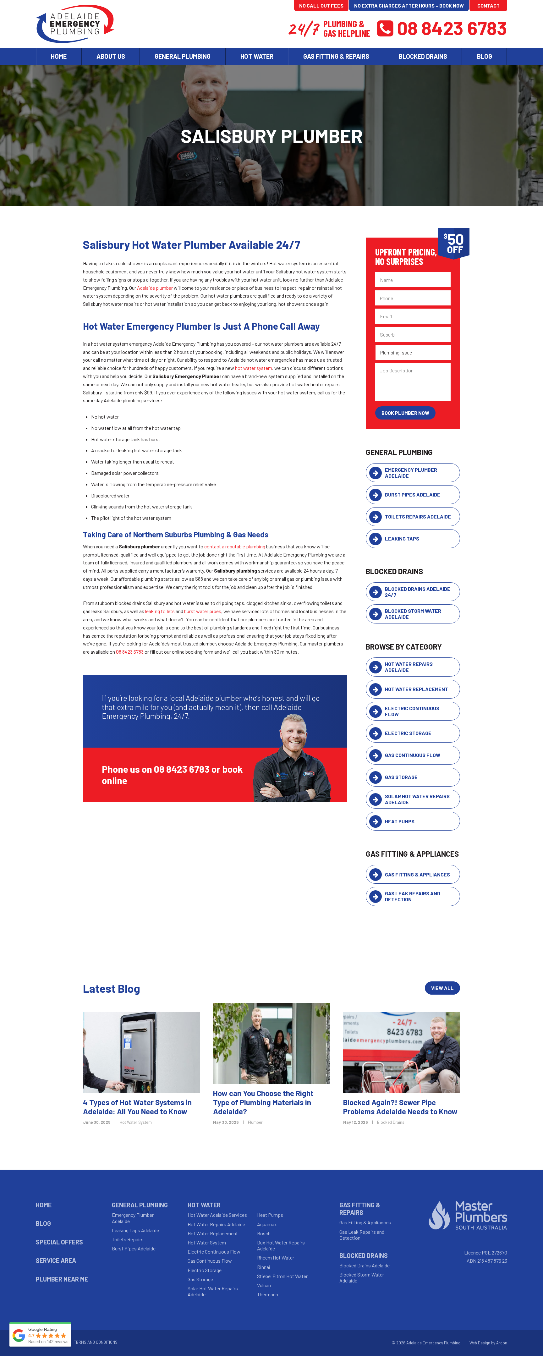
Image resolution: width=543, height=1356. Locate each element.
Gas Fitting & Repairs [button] (336, 56)
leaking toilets (160, 611)
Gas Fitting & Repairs (359, 1208)
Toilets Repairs (128, 1239)
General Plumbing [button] (183, 56)
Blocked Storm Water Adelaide (413, 614)
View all (442, 988)
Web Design (479, 1342)
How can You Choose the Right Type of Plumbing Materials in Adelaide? (263, 1102)
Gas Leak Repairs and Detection (412, 896)
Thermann (267, 1294)
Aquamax (267, 1224)
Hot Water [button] (256, 56)
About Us (110, 56)
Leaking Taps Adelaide (135, 1230)
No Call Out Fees (321, 5)
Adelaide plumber (155, 288)
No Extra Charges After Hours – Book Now (409, 5)
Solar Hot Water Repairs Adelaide (417, 799)
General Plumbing (140, 1205)
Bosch (264, 1233)
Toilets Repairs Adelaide (418, 516)
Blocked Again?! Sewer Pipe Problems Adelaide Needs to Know (400, 1107)
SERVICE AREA (56, 1260)
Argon (501, 1342)
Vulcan (264, 1285)
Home (59, 56)
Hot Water (204, 1205)
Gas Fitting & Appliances (417, 874)
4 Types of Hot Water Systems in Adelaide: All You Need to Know (137, 1107)
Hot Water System (136, 1122)
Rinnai (263, 1267)
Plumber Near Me (62, 1279)
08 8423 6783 (452, 27)
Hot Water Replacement (416, 689)
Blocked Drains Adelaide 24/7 (417, 592)
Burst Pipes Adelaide (412, 494)
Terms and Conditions (96, 1342)
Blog (484, 56)
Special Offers (59, 1242)
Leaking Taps (402, 538)
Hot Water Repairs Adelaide (409, 667)
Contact (488, 5)
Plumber (255, 1122)
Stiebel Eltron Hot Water (282, 1276)
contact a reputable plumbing (234, 546)
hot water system (253, 368)
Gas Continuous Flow (412, 755)
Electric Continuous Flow (412, 711)
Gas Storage (401, 777)
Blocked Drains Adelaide (364, 1265)
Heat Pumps (399, 821)
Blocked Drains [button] (423, 56)
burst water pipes (202, 611)
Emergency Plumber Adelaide (411, 473)
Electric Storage (408, 733)
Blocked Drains (390, 1122)
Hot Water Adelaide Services (217, 1215)
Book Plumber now (405, 413)
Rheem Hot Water (275, 1257)
